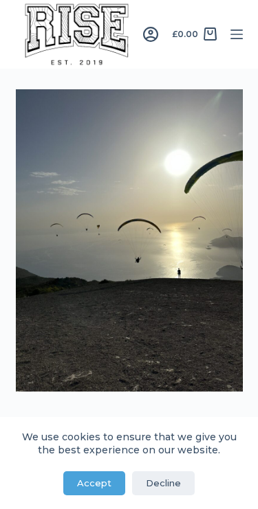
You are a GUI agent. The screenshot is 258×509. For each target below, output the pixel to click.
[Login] (150, 34)
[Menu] (236, 34)
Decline (163, 482)
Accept (94, 482)
